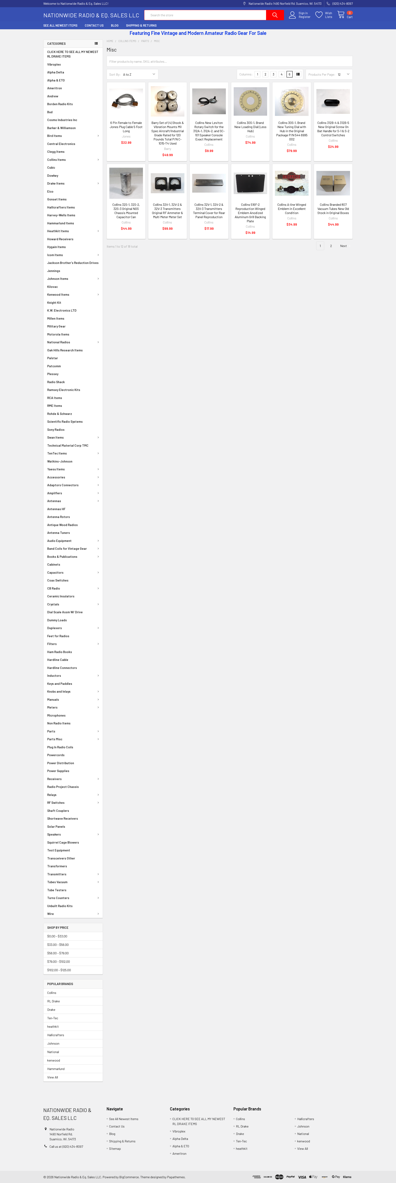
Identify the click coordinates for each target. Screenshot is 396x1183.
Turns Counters (58, 898)
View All (52, 1077)
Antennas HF (56, 509)
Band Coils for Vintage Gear (67, 548)
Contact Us (94, 25)
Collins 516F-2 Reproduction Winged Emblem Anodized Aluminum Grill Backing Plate (250, 212)
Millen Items (55, 318)
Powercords (56, 755)
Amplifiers (54, 493)
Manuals (53, 699)
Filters (52, 644)
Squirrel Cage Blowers (63, 842)
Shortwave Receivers (62, 818)
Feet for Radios (58, 636)
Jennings (53, 271)
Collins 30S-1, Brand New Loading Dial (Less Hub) (250, 127)
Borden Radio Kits (60, 104)
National (53, 1052)
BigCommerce (129, 1177)
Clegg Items (56, 151)
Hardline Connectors (62, 668)
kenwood (53, 1060)
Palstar (52, 358)
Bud (50, 112)
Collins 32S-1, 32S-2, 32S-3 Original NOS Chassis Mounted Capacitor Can (126, 210)
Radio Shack (56, 382)
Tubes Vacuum (57, 882)
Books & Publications (62, 556)
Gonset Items (57, 199)
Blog (115, 25)
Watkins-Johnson (59, 461)
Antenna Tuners (58, 532)
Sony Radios (56, 429)
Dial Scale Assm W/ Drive (65, 612)
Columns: (246, 74)
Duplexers (54, 628)
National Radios (58, 342)
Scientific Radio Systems (65, 421)
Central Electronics (61, 144)
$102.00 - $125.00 (59, 970)
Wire (50, 914)
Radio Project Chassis (63, 787)
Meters (52, 707)
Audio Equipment (59, 541)
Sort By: (115, 74)
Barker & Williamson (61, 128)
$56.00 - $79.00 (58, 953)
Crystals (53, 604)
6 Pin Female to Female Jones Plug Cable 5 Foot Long (126, 127)
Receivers (54, 779)
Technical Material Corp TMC (67, 445)
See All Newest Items (60, 25)
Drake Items (56, 183)
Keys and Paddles (59, 683)
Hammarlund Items (60, 223)
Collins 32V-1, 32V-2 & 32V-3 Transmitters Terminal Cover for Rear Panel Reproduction (209, 210)
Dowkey (52, 175)
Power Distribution (60, 763)
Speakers (54, 834)
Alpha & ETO (56, 80)
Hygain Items (56, 247)
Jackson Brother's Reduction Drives (73, 263)
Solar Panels (56, 826)
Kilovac (52, 286)
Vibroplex (54, 64)
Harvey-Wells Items (61, 215)
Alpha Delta (55, 72)
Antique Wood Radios (62, 525)
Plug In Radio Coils (60, 747)
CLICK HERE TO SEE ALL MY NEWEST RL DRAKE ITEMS (72, 54)
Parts (51, 731)
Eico (50, 191)
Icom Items (55, 255)
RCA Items (54, 398)
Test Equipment (58, 850)
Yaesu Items (56, 469)
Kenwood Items (58, 294)
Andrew (52, 96)
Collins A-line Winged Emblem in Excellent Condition (291, 208)
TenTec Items (57, 453)
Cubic (51, 167)
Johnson (53, 1043)
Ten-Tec (52, 1018)
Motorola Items (58, 334)
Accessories (56, 477)
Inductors (54, 675)
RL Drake (53, 1001)
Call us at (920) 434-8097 (66, 1146)
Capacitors (55, 572)
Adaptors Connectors (63, 485)
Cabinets (53, 564)
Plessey (52, 374)
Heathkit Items (58, 231)
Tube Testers (56, 890)
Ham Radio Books (59, 652)
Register (304, 17)
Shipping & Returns (141, 25)
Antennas (54, 501)
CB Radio (53, 588)
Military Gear (56, 326)
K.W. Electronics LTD (62, 310)
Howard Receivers (60, 239)
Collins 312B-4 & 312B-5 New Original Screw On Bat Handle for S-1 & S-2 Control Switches (333, 129)
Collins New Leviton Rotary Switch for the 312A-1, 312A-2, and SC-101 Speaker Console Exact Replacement (209, 131)
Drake (51, 1009)
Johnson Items (57, 278)
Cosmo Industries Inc (62, 120)
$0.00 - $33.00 (57, 936)
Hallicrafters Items (61, 207)
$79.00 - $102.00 (58, 961)
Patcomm (54, 366)
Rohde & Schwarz (59, 414)
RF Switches (56, 802)
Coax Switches (57, 580)
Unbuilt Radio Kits (60, 906)
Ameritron (54, 88)
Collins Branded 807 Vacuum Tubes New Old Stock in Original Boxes (333, 208)
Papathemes (176, 1177)
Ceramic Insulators (60, 596)
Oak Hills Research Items (65, 350)
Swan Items (55, 437)
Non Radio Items (59, 723)
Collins (51, 993)
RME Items (54, 405)
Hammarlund (56, 1069)
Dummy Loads (57, 620)
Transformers (57, 866)
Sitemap (115, 1148)
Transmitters (56, 874)
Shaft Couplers (58, 810)
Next (344, 246)
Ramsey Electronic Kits (63, 390)
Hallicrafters (55, 1035)
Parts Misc (54, 739)
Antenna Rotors (58, 517)
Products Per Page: (321, 74)
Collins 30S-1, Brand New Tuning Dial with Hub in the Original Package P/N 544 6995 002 (292, 131)
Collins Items (56, 159)
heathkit (53, 1026)
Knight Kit (54, 302)
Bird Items (54, 136)
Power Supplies (58, 771)
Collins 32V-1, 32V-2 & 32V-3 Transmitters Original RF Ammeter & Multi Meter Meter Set (167, 210)
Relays (52, 795)
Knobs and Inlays (59, 691)
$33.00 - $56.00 (58, 944)
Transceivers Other (61, 858)
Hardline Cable (57, 660)
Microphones (56, 715)
